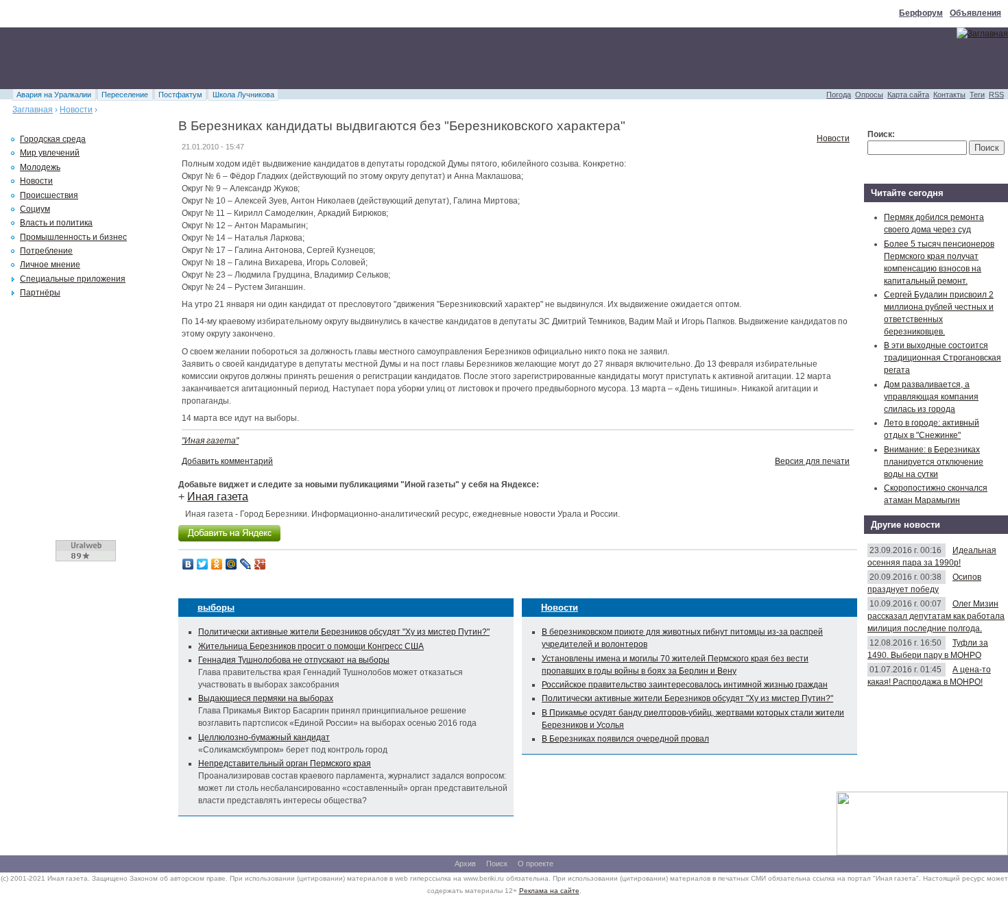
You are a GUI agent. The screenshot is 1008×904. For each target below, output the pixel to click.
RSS (996, 94)
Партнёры (40, 292)
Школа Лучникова (243, 94)
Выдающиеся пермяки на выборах (265, 698)
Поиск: (881, 134)
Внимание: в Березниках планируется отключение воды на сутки (933, 462)
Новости (76, 110)
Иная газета (217, 496)
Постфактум (180, 94)
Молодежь (40, 167)
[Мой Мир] (231, 564)
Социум (35, 209)
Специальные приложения (72, 279)
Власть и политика (56, 223)
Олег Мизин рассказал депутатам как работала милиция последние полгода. (936, 616)
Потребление (46, 251)
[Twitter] (202, 564)
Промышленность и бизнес (73, 237)
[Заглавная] (982, 33)
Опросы (869, 94)
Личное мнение (50, 264)
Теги (977, 94)
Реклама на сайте (549, 890)
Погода (838, 94)
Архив (465, 863)
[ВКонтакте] (188, 564)
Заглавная (32, 110)
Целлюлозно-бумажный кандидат (264, 737)
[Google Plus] (260, 564)
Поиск (496, 863)
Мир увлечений (50, 153)
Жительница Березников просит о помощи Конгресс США (311, 646)
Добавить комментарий (227, 461)
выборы (216, 607)
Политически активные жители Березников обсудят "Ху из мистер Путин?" (344, 632)
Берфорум (921, 13)
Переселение (124, 94)
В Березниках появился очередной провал (625, 739)
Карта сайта (908, 94)
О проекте (535, 863)
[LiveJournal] (246, 564)
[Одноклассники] (217, 564)
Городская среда (53, 139)
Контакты (949, 94)
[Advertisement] (249, 58)
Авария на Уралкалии (53, 94)
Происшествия (49, 195)
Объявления (975, 13)
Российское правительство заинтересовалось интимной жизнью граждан (685, 684)
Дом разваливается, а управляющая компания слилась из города (931, 397)
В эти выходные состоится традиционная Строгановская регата (942, 358)
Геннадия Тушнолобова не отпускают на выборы (293, 660)
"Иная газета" (210, 440)
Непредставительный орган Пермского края (284, 763)
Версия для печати (812, 461)
